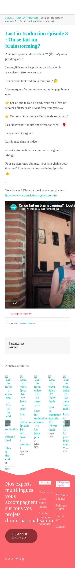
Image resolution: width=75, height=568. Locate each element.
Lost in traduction (45, 515)
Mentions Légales (62, 496)
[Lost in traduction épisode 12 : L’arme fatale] (51, 376)
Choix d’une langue (43, 502)
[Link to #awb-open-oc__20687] (66, 7)
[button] (37, 313)
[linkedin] (63, 559)
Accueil (9, 18)
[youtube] (57, 559)
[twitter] (51, 559)
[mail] (69, 559)
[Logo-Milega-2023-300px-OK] (9, 7)
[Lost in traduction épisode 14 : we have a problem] (23, 376)
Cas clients (45, 492)
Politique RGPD (61, 507)
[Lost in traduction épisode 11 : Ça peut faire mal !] (66, 376)
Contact (60, 526)
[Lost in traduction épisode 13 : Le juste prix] (37, 376)
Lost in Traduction (27, 18)
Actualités (45, 524)
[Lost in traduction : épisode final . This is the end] (8, 376)
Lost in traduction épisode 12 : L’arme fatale (54, 418)
